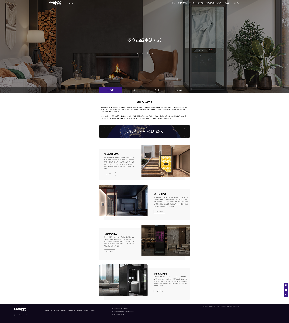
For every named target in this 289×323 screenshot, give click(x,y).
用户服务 (218, 3)
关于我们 (191, 3)
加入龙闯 (227, 3)
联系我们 (236, 3)
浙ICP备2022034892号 (223, 306)
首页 (173, 3)
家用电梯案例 (210, 3)
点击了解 (108, 174)
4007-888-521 (70, 3)
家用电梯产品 (182, 3)
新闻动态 (200, 3)
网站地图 (237, 306)
